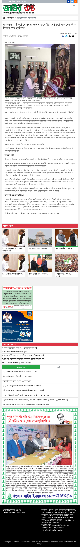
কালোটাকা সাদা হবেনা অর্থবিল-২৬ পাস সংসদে (17, 381)
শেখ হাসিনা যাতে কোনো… (38, 274)
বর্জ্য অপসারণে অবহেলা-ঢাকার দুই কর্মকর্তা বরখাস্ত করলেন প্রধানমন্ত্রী (23, 390)
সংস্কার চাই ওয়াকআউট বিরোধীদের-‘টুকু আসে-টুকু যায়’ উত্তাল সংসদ (23, 359)
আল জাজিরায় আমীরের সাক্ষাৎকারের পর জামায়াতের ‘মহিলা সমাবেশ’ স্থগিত (26, 404)
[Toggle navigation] (74, 6)
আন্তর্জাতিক (11, 18)
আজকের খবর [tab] (21, 367)
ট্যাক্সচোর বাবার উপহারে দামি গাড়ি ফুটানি (14, 352)
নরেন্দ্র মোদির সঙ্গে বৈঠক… (65, 248)
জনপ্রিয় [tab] (59, 367)
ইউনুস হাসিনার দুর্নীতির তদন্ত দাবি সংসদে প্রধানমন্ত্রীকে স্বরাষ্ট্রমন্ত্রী (22, 386)
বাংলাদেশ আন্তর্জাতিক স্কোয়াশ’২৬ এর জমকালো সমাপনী (19, 348)
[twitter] (66, 36)
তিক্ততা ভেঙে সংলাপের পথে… (13, 274)
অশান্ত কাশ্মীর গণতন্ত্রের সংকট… (64, 275)
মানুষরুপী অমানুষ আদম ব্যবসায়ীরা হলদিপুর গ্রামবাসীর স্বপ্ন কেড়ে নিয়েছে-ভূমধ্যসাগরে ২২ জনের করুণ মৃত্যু (35, 400)
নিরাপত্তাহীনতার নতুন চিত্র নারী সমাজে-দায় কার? (18, 376)
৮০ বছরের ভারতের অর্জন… (39, 248)
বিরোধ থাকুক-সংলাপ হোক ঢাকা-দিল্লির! (12, 249)
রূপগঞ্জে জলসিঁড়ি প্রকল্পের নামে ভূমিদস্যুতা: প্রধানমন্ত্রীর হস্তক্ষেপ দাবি (23, 355)
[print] (73, 36)
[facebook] (63, 36)
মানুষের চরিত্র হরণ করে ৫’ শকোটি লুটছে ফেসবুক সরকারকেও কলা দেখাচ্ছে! (26, 395)
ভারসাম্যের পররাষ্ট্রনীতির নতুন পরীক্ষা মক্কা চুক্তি (16, 363)
